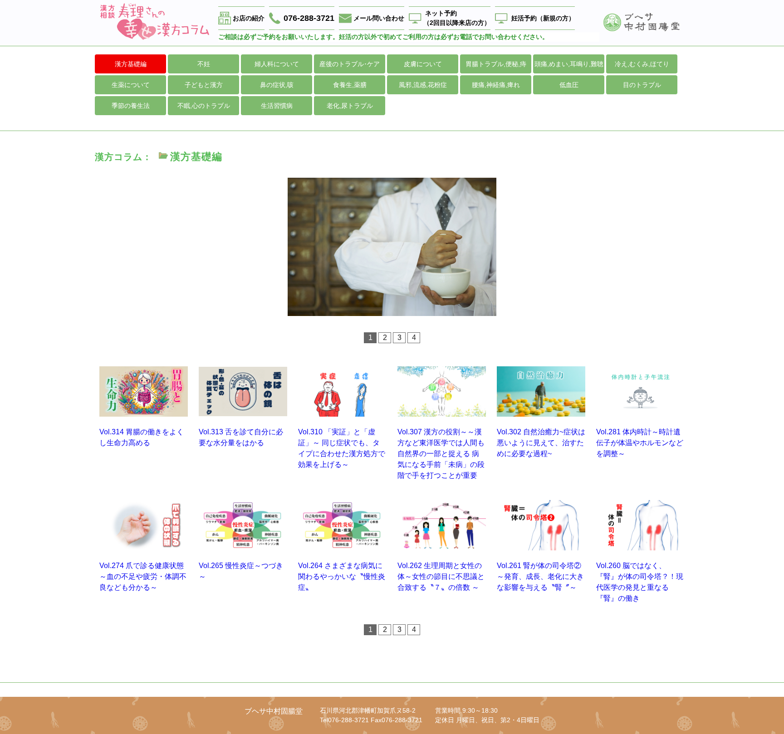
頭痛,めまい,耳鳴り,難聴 (568, 64)
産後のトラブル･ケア (349, 64)
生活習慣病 (277, 105)
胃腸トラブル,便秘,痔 (496, 64)
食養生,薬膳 (350, 84)
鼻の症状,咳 (277, 84)
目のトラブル (642, 84)
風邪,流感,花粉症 (423, 84)
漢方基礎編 (131, 64)
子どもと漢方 (204, 84)
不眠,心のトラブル (203, 105)
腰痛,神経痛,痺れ (496, 84)
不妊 (203, 64)
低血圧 (568, 84)
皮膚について (423, 64)
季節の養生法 (131, 105)
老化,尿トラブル (350, 105)
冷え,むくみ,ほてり (642, 64)
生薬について (131, 84)
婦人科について (277, 64)
